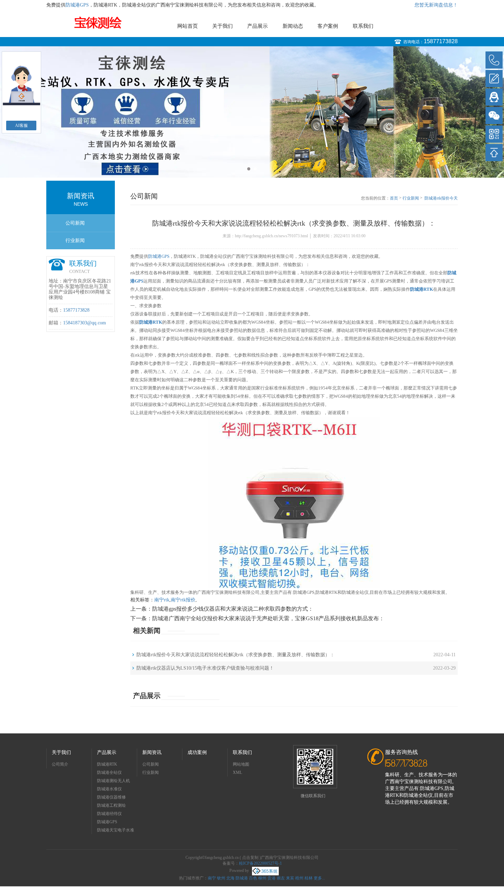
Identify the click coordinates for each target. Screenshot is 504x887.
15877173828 (441, 41)
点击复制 (250, 857)
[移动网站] (494, 134)
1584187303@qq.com (84, 322)
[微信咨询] (494, 115)
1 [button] (248, 168)
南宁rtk (161, 599)
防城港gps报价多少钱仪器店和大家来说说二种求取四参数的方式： (232, 609)
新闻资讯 (151, 752)
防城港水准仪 (109, 789)
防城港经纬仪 (109, 813)
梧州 (299, 878)
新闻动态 (293, 26)
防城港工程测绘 (111, 805)
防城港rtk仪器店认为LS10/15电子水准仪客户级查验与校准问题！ (205, 668)
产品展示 (257, 26)
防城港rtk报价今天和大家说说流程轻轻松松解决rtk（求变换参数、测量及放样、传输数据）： (441, 198)
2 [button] (255, 168)
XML (237, 772)
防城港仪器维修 (111, 797)
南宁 (212, 878)
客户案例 (327, 26)
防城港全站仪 (109, 772)
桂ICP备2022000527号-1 (260, 863)
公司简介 (60, 764)
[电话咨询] (494, 60)
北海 (230, 878)
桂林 (308, 878)
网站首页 (187, 26)
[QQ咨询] (494, 97)
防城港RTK (107, 764)
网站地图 (241, 764)
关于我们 (222, 26)
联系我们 (363, 26)
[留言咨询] (494, 78)
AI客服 (21, 125)
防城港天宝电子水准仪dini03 (115, 831)
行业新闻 (75, 240)
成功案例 (197, 752)
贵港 (271, 878)
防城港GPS (77, 5)
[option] (252, 112)
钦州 (221, 878)
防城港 (242, 878)
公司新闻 (75, 223)
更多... (319, 878)
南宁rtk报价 (183, 599)
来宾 (290, 878)
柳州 (262, 878)
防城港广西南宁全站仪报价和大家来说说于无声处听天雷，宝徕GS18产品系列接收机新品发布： (268, 618)
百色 (253, 878)
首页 (394, 198)
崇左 (281, 878)
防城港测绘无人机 (113, 780)
